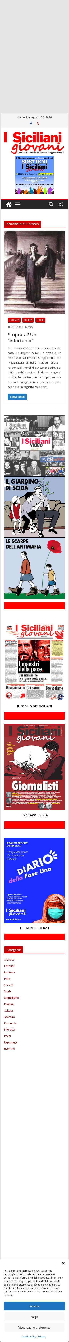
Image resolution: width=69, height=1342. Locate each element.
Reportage (10, 1042)
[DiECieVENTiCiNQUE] (0, 32)
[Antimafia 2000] (0, 5)
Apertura (9, 1017)
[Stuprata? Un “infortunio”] (34, 272)
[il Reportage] (0, 43)
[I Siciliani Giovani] (8, 204)
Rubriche (9, 1048)
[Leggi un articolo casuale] (60, 204)
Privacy (42, 1336)
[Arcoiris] (0, 10)
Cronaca (14, 320)
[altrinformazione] (0, 104)
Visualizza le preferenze (34, 1327)
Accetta (34, 1306)
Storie (40, 320)
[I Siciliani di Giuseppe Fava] (0, 93)
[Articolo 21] (0, 16)
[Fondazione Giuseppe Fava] (0, 88)
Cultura (8, 1010)
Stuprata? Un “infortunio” (22, 337)
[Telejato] (0, 71)
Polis (7, 978)
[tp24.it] (0, 77)
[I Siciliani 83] (0, 99)
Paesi (7, 1036)
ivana (31, 327)
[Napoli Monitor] (0, 54)
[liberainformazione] (0, 49)
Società (28, 320)
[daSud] (0, 27)
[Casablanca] (0, 21)
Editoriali (9, 966)
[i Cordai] (0, 38)
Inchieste (9, 972)
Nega (34, 1317)
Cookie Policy (28, 1336)
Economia (10, 1023)
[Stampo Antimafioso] (0, 66)
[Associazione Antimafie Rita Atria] (0, 60)
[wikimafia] (0, 82)
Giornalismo (11, 998)
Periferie (9, 1004)
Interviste (10, 1029)
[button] (63, 1263)
